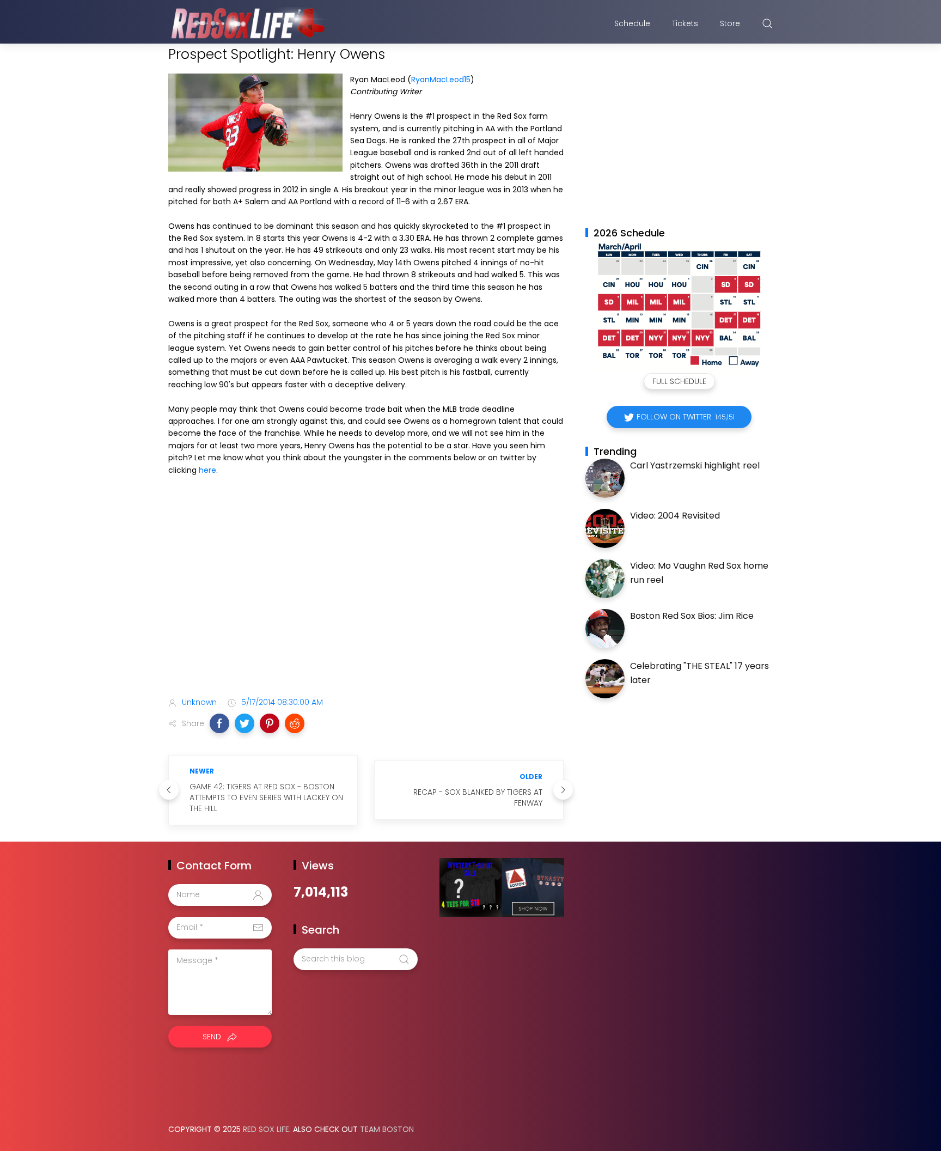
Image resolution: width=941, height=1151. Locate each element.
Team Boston (387, 1129)
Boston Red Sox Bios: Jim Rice (692, 616)
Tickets (685, 23)
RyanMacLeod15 (441, 79)
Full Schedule (679, 381)
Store (730, 23)
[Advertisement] (366, 602)
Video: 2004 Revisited (675, 515)
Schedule (632, 23)
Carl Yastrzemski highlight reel (695, 465)
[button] (219, 723)
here (207, 470)
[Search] (767, 23)
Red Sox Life (266, 1129)
